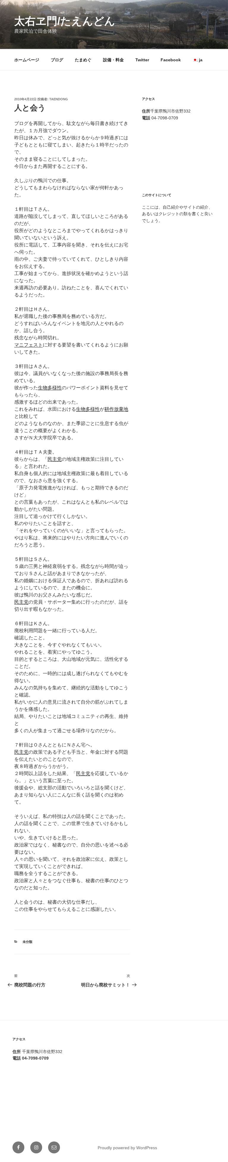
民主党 (55, 459)
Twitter (142, 59)
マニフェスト (28, 344)
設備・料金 (113, 59)
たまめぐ (83, 59)
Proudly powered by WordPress (127, 1147)
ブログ (57, 59)
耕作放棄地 (116, 409)
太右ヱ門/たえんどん (64, 21)
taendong (58, 99)
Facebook (171, 59)
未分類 (27, 942)
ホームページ (26, 59)
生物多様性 (50, 387)
